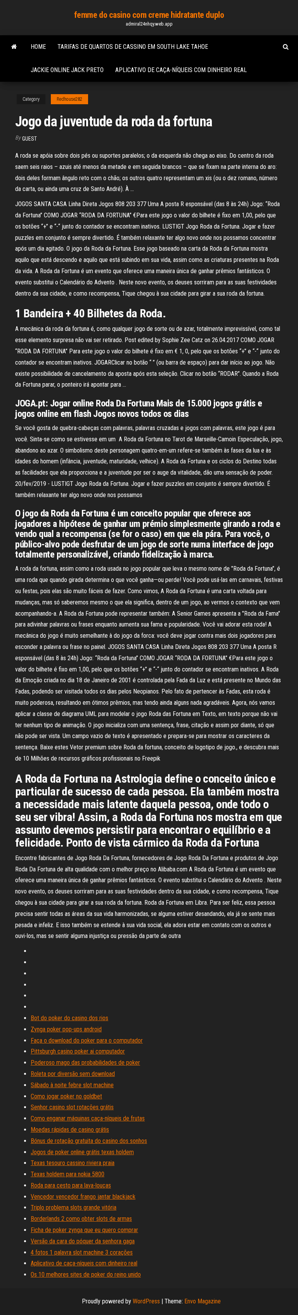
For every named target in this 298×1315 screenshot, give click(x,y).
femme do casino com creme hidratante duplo (149, 15)
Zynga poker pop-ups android (66, 1029)
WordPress (146, 1301)
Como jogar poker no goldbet (66, 1096)
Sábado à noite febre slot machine (72, 1085)
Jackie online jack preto (67, 70)
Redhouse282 (69, 99)
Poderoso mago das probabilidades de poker (85, 1062)
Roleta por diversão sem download (73, 1073)
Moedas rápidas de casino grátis (70, 1129)
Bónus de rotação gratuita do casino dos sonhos (89, 1141)
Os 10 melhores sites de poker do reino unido (86, 1274)
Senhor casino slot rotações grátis (72, 1107)
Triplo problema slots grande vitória (73, 1207)
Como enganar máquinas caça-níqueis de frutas (88, 1118)
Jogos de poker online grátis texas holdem (82, 1152)
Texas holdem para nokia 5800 (67, 1174)
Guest (29, 139)
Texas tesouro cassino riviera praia (72, 1163)
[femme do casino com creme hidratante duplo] (14, 47)
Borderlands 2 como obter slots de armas (81, 1218)
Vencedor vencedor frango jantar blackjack (83, 1196)
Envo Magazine (202, 1301)
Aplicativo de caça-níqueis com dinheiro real (181, 70)
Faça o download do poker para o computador (87, 1040)
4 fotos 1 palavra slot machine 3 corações (82, 1252)
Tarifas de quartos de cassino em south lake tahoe (132, 46)
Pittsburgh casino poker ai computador (78, 1051)
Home (38, 46)
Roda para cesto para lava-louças (71, 1185)
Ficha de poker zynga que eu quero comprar (84, 1230)
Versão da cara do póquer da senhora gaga (83, 1241)
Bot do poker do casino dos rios (69, 1018)
